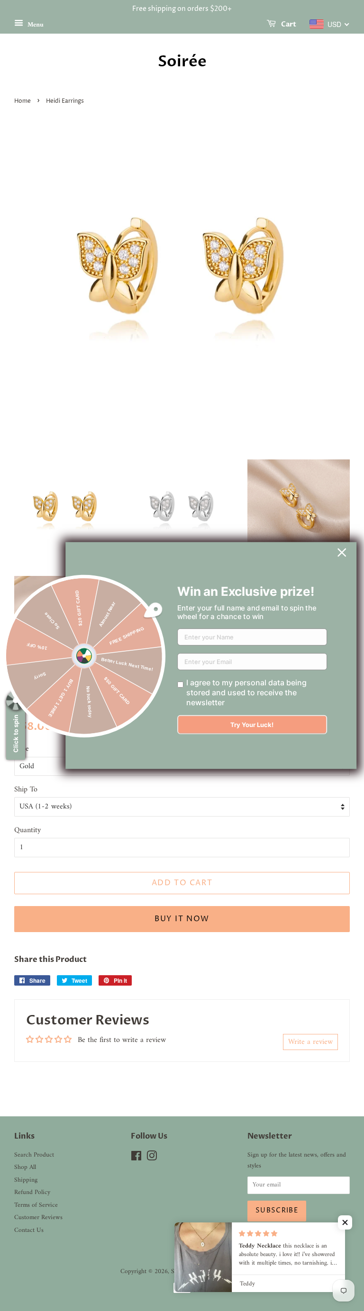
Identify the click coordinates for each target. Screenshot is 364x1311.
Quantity (27, 830)
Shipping (25, 1180)
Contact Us (29, 1230)
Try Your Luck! (251, 724)
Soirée (182, 62)
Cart (288, 24)
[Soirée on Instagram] (151, 1158)
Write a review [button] (310, 1042)
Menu (35, 24)
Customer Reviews (38, 1217)
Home (22, 101)
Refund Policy (32, 1192)
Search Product (34, 1155)
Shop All (25, 1167)
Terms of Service (36, 1205)
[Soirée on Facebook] (136, 1158)
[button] (345, 1222)
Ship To (25, 789)
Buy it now (182, 919)
